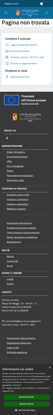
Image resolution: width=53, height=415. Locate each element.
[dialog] (26, 390)
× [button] (50, 368)
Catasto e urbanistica (17, 204)
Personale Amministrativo (20, 175)
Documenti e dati (15, 180)
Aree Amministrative (17, 156)
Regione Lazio (11, 3)
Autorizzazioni (14, 242)
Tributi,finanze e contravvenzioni (23, 232)
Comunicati (12, 261)
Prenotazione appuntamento (21, 338)
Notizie (10, 256)
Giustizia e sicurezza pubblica (21, 228)
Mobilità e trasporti (16, 209)
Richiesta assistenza (17, 352)
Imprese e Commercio (17, 199)
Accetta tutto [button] (26, 397)
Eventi (10, 283)
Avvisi (10, 265)
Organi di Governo (16, 152)
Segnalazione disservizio (19, 343)
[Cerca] (47, 13)
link (12, 391)
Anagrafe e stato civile (18, 194)
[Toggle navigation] (6, 12)
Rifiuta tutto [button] (26, 404)
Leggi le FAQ (13, 347)
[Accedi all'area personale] (41, 3)
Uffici (9, 161)
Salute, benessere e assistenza (22, 237)
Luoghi (10, 279)
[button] (26, 410)
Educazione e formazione (19, 223)
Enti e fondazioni (15, 166)
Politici (10, 171)
